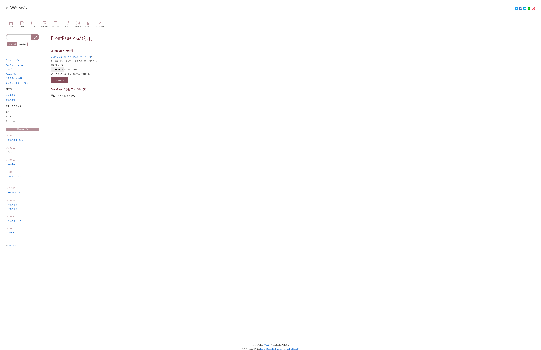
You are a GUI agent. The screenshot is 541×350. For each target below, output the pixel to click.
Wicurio (267, 345)
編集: (11, 245)
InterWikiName (14, 192)
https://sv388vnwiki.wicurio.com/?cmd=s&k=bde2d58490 (279, 349)
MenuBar (11, 164)
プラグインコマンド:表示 (17, 83)
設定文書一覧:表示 (14, 78)
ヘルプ (9, 69)
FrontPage (61, 38)
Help (9, 180)
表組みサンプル (14, 221)
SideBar (11, 233)
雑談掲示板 (12, 209)
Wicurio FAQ (11, 74)
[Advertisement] (22, 290)
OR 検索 (22, 44)
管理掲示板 (12, 205)
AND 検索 (12, 44)
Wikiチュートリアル (16, 176)
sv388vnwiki (17, 7)
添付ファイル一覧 (58, 57)
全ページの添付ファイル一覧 (79, 57)
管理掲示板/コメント (17, 140)
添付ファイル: (58, 65)
